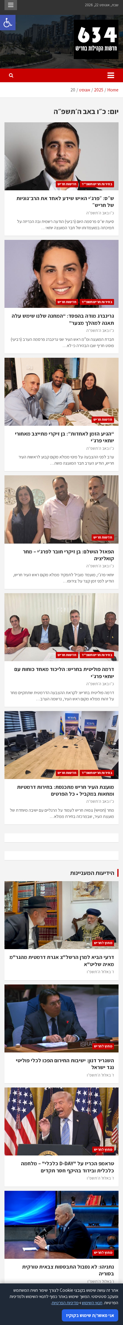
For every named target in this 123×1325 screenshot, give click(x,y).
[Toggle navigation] (111, 75)
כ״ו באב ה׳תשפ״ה (100, 213)
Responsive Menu (10, 5)
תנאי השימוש (92, 1302)
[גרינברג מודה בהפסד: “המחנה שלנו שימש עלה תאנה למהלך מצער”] (61, 274)
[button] (8, 22)
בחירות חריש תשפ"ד (97, 184)
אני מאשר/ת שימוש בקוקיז (90, 1315)
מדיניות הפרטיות (65, 1302)
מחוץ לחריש (103, 943)
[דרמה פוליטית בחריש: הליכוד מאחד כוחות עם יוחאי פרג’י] (61, 627)
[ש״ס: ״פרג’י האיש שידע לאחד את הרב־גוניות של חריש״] (61, 156)
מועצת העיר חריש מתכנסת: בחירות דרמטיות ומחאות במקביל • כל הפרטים (65, 790)
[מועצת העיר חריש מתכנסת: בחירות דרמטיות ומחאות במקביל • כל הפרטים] (61, 745)
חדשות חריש (67, 184)
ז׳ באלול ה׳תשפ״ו (100, 971)
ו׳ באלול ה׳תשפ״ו (100, 1281)
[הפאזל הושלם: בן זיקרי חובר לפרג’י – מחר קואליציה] (61, 509)
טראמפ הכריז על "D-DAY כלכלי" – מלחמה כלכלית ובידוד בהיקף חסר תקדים (67, 1167)
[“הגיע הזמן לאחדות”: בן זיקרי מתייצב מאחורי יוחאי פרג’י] (61, 391)
